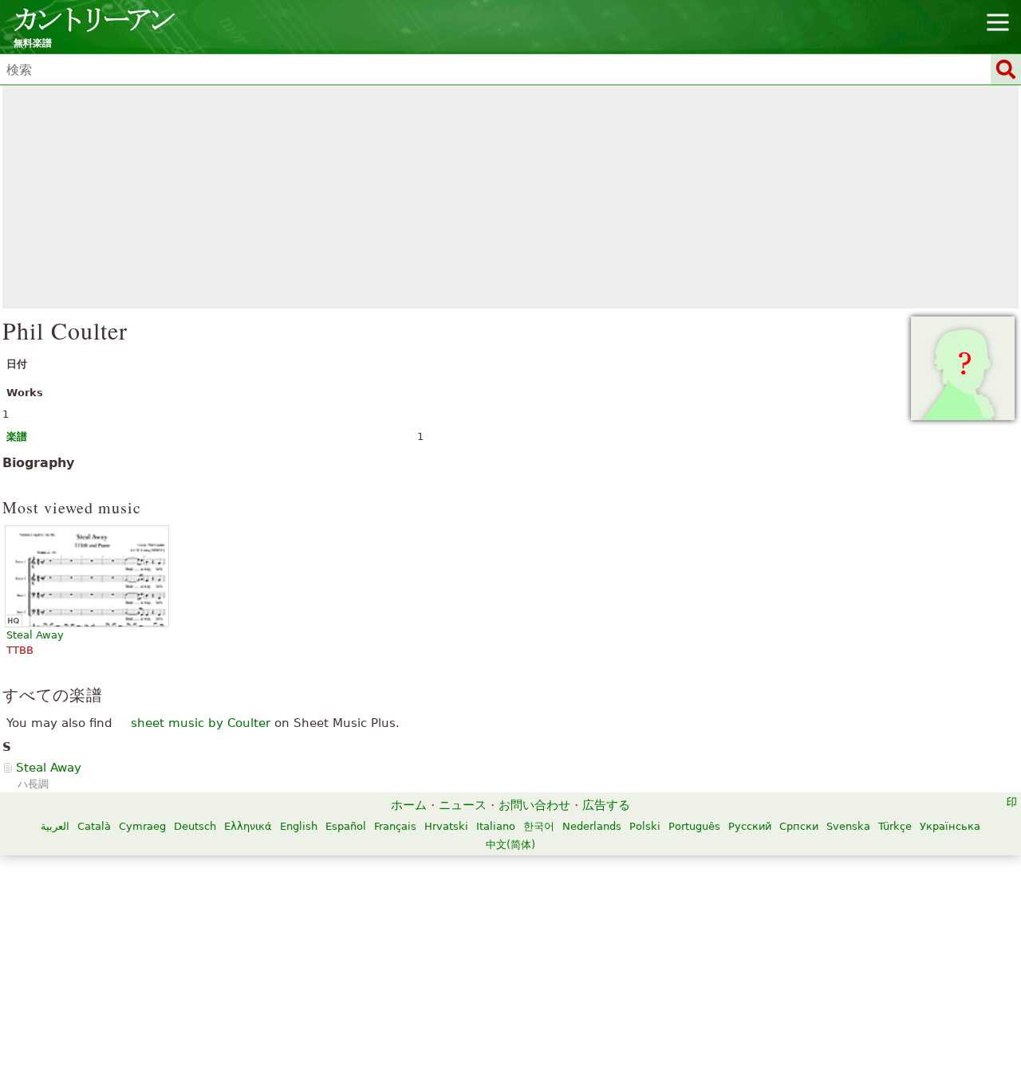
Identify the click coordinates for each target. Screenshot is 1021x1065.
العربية (55, 826)
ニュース (463, 805)
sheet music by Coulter (200, 723)
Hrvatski (446, 826)
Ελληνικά (248, 826)
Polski (644, 826)
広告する (606, 805)
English (298, 826)
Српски (798, 826)
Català (94, 826)
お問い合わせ (534, 805)
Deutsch (195, 826)
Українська (950, 826)
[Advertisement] (510, 196)
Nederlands (591, 826)
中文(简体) (510, 845)
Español (345, 826)
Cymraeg (142, 826)
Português (694, 826)
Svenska (848, 826)
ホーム (409, 805)
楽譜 (16, 436)
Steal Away (48, 767)
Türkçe (895, 826)
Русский (749, 826)
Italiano (495, 826)
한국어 (538, 826)
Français (395, 826)
